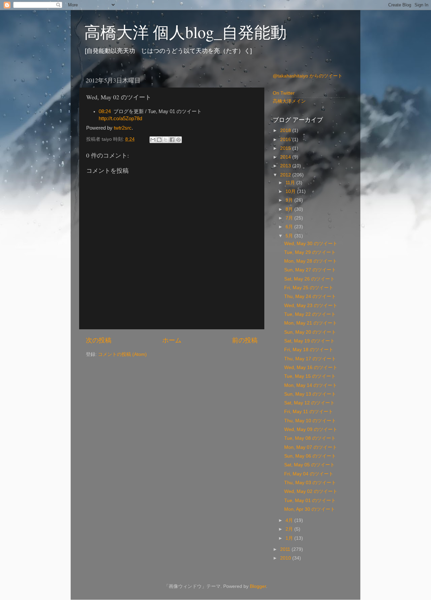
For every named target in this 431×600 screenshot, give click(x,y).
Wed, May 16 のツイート (310, 367)
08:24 (105, 111)
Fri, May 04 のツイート (308, 473)
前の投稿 (245, 340)
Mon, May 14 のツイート (310, 385)
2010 (286, 558)
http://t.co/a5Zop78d (120, 118)
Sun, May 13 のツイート (310, 394)
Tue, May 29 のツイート (310, 252)
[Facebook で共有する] (172, 139)
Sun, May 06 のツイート (310, 456)
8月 (290, 209)
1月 (290, 538)
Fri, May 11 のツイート (308, 411)
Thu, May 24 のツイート (310, 296)
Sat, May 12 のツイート (309, 402)
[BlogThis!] (159, 139)
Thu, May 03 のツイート (310, 482)
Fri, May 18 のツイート (308, 349)
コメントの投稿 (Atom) (122, 354)
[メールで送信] (153, 139)
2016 (286, 139)
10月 (291, 191)
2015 (286, 148)
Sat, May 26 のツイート (309, 278)
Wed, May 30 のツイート (310, 243)
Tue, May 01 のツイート (310, 500)
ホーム (171, 340)
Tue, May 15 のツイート (310, 376)
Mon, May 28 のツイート (310, 261)
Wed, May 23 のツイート (310, 305)
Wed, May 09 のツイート (310, 429)
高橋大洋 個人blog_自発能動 (185, 31)
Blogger (258, 586)
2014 (286, 157)
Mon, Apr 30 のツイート (309, 509)
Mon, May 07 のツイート (310, 447)
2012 (286, 174)
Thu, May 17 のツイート (310, 358)
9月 (290, 200)
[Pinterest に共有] (178, 139)
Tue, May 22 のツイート (310, 314)
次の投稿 (98, 340)
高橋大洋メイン (289, 101)
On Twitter (284, 93)
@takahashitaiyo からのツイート (307, 75)
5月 (290, 235)
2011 (286, 549)
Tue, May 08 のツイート (310, 438)
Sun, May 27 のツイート (310, 269)
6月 (290, 226)
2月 (290, 529)
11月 (291, 182)
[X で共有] (165, 139)
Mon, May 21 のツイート (310, 323)
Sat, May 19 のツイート (309, 340)
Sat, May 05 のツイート (309, 464)
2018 (286, 130)
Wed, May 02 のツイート (310, 491)
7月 (290, 218)
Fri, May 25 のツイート (308, 287)
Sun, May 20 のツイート (310, 332)
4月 (290, 520)
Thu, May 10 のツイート (310, 420)
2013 (286, 165)
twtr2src (123, 128)
